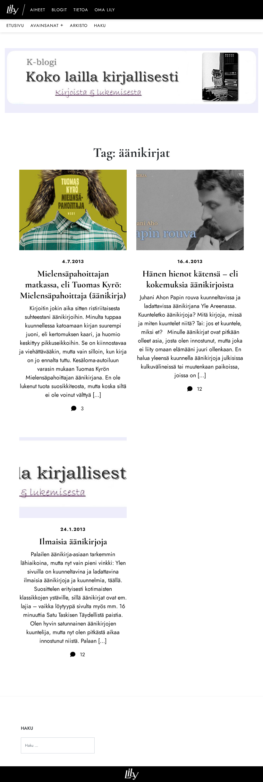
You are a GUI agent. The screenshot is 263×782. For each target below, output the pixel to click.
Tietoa (80, 10)
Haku (100, 25)
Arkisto (79, 25)
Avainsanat (47, 25)
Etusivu (15, 25)
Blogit (59, 10)
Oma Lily (105, 10)
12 (198, 389)
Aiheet (37, 10)
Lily (131, 774)
